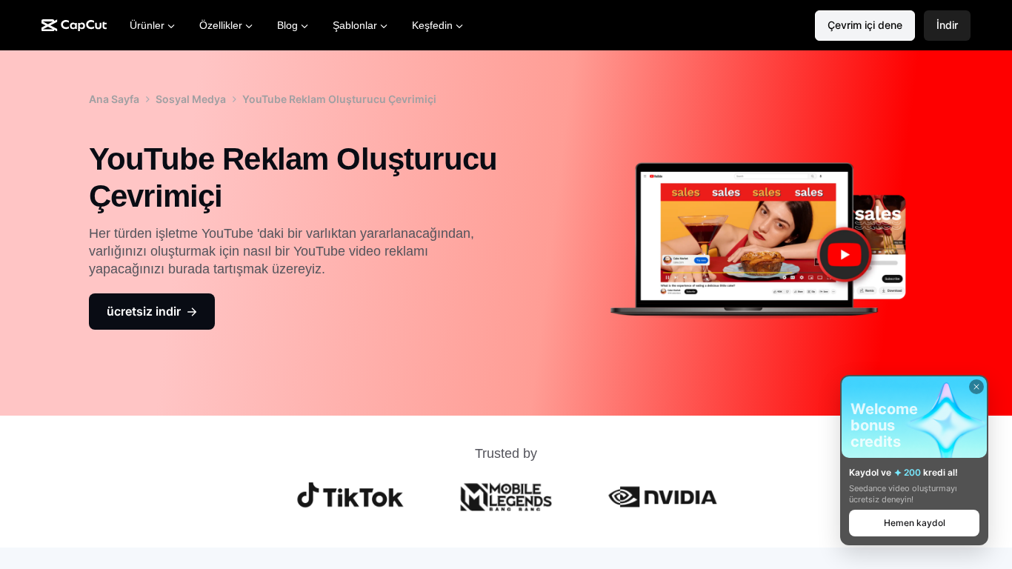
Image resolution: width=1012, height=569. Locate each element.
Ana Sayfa (114, 99)
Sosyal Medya (191, 99)
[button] (947, 25)
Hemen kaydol (914, 522)
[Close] (976, 386)
